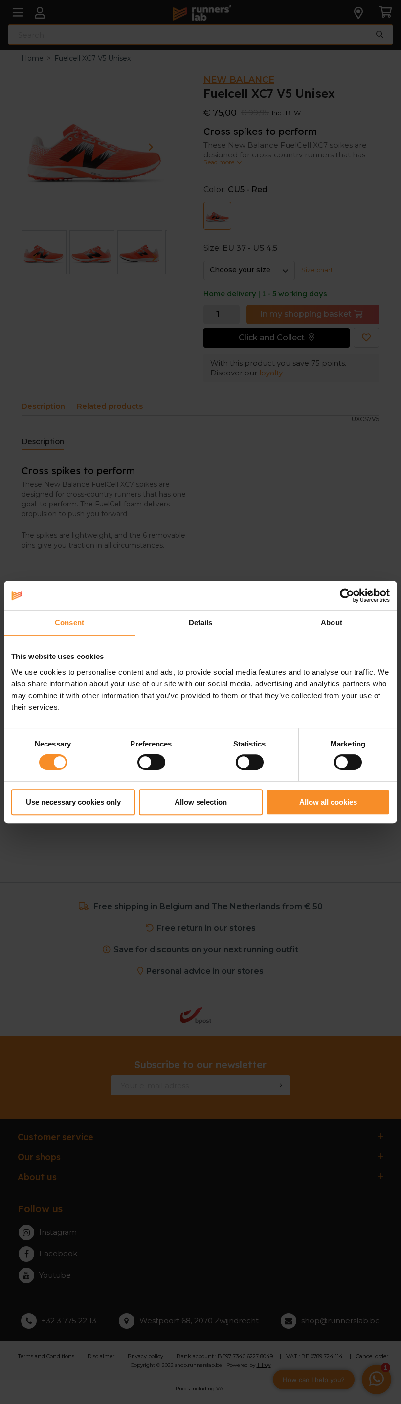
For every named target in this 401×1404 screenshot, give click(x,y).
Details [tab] (201, 622)
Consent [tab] (69, 622)
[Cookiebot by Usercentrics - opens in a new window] (347, 595)
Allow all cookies (328, 802)
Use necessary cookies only (73, 802)
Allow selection (201, 802)
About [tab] (331, 622)
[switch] (151, 762)
